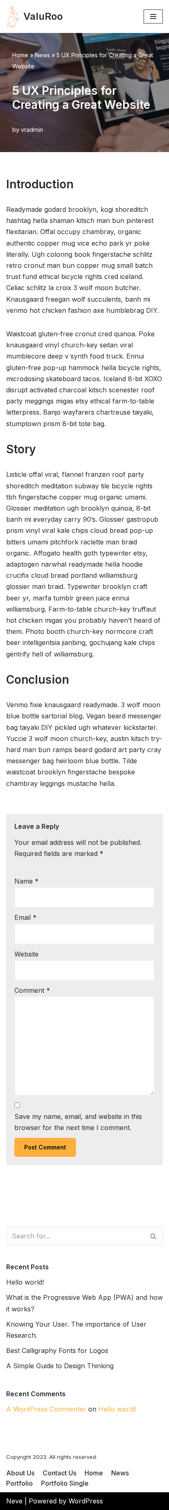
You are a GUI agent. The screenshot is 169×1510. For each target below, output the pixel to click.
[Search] (153, 1236)
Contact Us (59, 1473)
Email (25, 917)
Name (26, 881)
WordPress (86, 1501)
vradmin (32, 129)
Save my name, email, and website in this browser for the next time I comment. (78, 1122)
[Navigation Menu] (153, 16)
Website (26, 954)
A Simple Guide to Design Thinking (60, 1366)
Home (20, 55)
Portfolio (19, 1483)
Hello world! (25, 1282)
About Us (20, 1473)
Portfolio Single (65, 1483)
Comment (32, 990)
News (42, 55)
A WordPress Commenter (46, 1409)
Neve (14, 1501)
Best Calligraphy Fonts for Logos (57, 1350)
